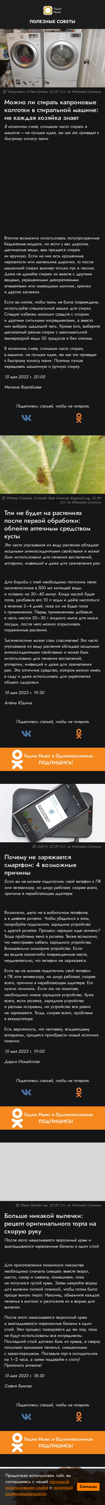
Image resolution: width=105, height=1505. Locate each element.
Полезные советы (52, 22)
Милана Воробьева (22, 387)
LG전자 (42, 846)
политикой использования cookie (37, 1484)
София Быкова (18, 1386)
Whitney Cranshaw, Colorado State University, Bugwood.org (48, 498)
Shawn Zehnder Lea (33, 1205)
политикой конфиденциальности (39, 1490)
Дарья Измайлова (22, 1061)
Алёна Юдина (18, 703)
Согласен (88, 1486)
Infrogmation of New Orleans (27, 91)
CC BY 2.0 (57, 91)
